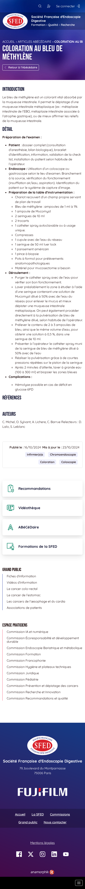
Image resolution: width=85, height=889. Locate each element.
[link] (42, 872)
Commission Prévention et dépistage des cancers (42, 686)
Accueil (8, 42)
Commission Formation (24, 654)
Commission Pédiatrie (22, 679)
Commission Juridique (23, 673)
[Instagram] (42, 854)
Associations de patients (24, 608)
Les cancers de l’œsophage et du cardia (36, 601)
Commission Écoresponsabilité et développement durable (43, 640)
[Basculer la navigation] (79, 883)
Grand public (27, 822)
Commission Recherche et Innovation (33, 692)
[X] (31, 854)
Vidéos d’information (22, 582)
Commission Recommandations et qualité (37, 698)
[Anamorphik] (42, 872)
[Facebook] (19, 854)
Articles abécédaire (34, 42)
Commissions (60, 814)
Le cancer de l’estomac (24, 595)
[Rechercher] (40, 6)
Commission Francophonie (26, 660)
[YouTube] (66, 854)
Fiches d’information (21, 576)
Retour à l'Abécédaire (22, 67)
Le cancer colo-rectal (22, 589)
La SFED (38, 814)
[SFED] (15, 21)
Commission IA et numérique (27, 632)
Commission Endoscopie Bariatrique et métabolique (44, 648)
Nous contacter (55, 822)
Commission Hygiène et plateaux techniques (39, 667)
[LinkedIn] (54, 854)
